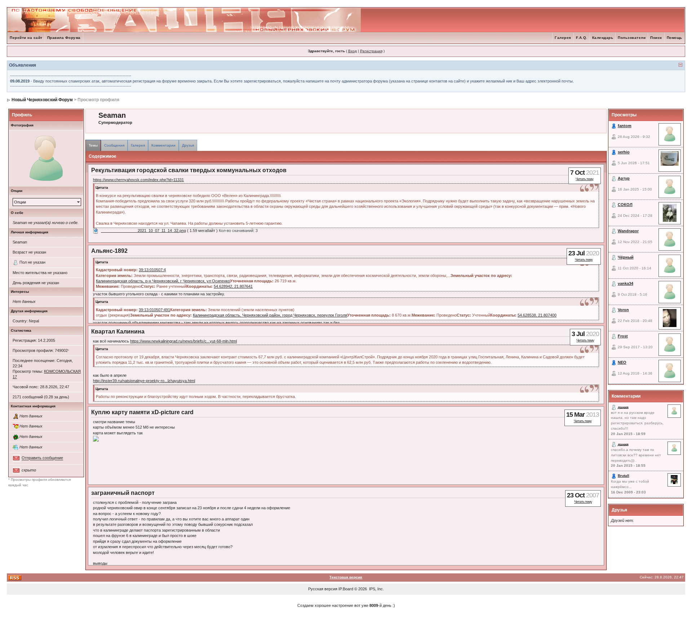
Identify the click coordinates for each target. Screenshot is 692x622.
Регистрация (371, 51)
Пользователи (632, 38)
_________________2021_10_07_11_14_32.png (143, 230)
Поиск (656, 38)
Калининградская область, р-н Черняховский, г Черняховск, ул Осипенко (163, 281)
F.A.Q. (581, 38)
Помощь (674, 38)
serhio (624, 152)
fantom (624, 126)
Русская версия (322, 589)
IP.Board (345, 589)
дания (623, 407)
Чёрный (626, 257)
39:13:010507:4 (152, 270)
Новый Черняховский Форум (42, 99)
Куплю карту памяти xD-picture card (142, 412)
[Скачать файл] (96, 230)
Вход (352, 51)
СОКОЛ (625, 204)
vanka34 (625, 283)
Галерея (563, 38)
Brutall (623, 476)
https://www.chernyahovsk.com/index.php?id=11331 (138, 180)
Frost (623, 336)
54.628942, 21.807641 (233, 286)
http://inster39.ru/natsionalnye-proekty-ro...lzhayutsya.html (144, 381)
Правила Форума (64, 38)
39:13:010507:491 (154, 310)
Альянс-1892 (109, 251)
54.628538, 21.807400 (537, 315)
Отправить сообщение (42, 458)
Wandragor (628, 231)
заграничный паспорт (123, 493)
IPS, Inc (376, 589)
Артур (624, 178)
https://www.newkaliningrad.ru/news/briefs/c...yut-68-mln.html (183, 341)
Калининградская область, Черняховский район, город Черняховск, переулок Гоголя (270, 315)
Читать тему (584, 179)
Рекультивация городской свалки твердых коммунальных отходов (189, 170)
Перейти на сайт (26, 38)
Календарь (602, 38)
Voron (623, 310)
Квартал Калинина (118, 331)
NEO (622, 362)
